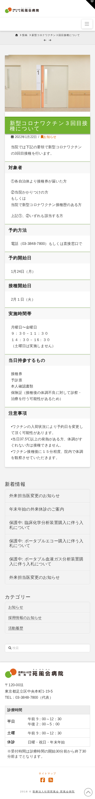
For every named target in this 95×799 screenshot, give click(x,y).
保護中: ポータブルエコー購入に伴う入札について (46, 543)
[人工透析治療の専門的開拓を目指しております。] (22, 9)
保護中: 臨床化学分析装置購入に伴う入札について (46, 525)
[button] (87, 24)
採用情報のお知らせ (25, 618)
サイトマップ (47, 773)
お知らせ (49, 137)
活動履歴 (15, 628)
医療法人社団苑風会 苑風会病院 (54, 791)
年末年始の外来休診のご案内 (36, 509)
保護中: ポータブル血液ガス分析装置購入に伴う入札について (46, 561)
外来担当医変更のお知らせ (34, 495)
